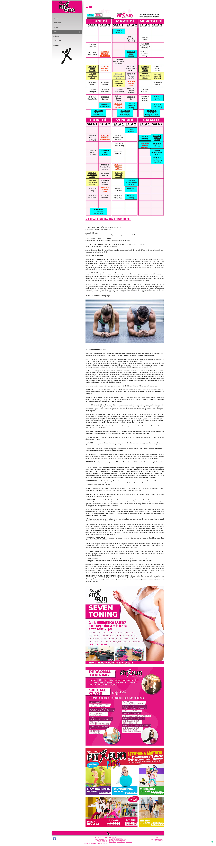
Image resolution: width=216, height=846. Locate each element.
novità (55, 27)
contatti (56, 45)
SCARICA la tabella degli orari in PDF (108, 219)
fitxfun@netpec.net (117, 837)
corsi (55, 32)
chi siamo (57, 23)
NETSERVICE (155, 839)
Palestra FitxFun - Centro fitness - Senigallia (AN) (67, 8)
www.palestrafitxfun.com (118, 840)
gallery (56, 36)
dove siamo (57, 41)
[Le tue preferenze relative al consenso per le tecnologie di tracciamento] (212, 842)
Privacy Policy (112, 842)
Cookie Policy (121, 842)
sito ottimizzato (159, 840)
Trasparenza (129, 842)
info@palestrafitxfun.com (119, 839)
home (55, 18)
